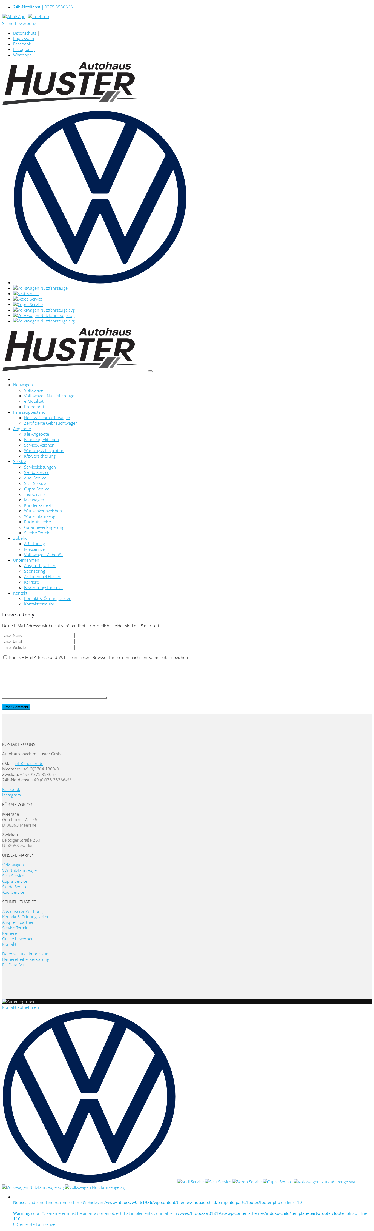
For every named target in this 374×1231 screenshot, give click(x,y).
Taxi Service (34, 494)
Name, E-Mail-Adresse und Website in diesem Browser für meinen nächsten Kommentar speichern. (100, 657)
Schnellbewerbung (19, 23)
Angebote (22, 428)
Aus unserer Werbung (22, 911)
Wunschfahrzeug (39, 516)
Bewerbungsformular (43, 587)
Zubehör (21, 538)
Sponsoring (34, 571)
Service (19, 461)
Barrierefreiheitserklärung (25, 959)
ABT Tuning (34, 543)
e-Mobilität (34, 401)
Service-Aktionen (39, 445)
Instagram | (24, 49)
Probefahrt (34, 406)
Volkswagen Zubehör (43, 554)
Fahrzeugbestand (29, 412)
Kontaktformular (39, 604)
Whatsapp (22, 55)
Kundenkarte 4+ (39, 505)
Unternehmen (26, 560)
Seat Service (35, 483)
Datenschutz (24, 33)
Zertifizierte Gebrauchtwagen (51, 423)
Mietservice (34, 549)
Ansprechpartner (40, 565)
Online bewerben (18, 938)
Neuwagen (23, 384)
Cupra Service (36, 489)
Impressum (23, 38)
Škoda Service (36, 472)
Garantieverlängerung (44, 527)
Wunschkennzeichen (43, 510)
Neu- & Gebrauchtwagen (47, 417)
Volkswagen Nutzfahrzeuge (49, 395)
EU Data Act (13, 964)
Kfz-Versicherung (40, 456)
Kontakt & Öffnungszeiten (47, 598)
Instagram (11, 795)
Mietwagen (34, 499)
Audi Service (35, 478)
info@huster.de (29, 763)
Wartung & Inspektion (44, 450)
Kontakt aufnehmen (20, 1007)
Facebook (22, 44)
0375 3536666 (43, 7)
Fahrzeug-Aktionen (41, 439)
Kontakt (20, 593)
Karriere (31, 582)
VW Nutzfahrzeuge (19, 870)
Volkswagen (35, 390)
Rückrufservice (37, 521)
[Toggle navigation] (150, 371)
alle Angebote (36, 434)
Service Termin (37, 532)
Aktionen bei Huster (42, 576)
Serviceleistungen (40, 467)
